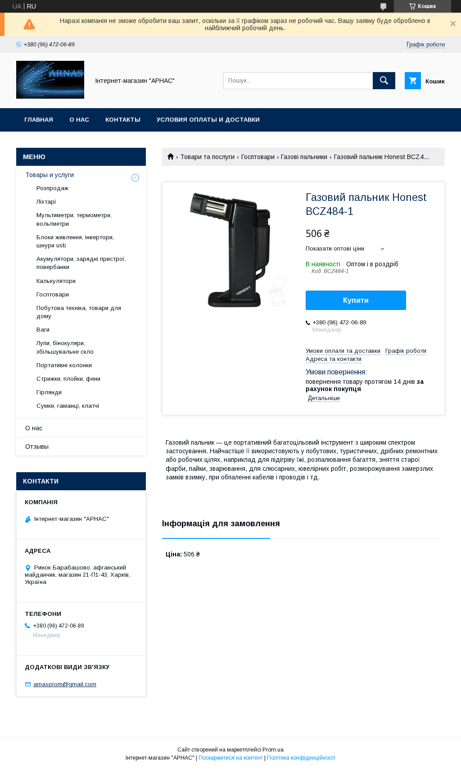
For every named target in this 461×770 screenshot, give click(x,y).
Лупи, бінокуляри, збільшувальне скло (65, 347)
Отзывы (37, 446)
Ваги (43, 329)
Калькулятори (56, 281)
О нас (79, 119)
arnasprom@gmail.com (64, 684)
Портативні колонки (64, 365)
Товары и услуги (49, 174)
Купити (356, 300)
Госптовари (258, 156)
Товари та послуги (207, 156)
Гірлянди (49, 392)
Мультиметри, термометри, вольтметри (74, 219)
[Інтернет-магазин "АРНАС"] (50, 96)
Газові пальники (304, 156)
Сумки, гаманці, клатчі (67, 405)
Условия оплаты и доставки (208, 119)
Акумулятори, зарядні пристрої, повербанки (81, 262)
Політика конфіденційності (301, 758)
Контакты (122, 119)
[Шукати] (384, 80)
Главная (38, 119)
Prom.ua (273, 750)
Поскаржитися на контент (231, 758)
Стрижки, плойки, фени (68, 378)
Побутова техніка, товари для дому (78, 312)
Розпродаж (52, 188)
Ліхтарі (46, 201)
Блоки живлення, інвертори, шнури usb (75, 241)
